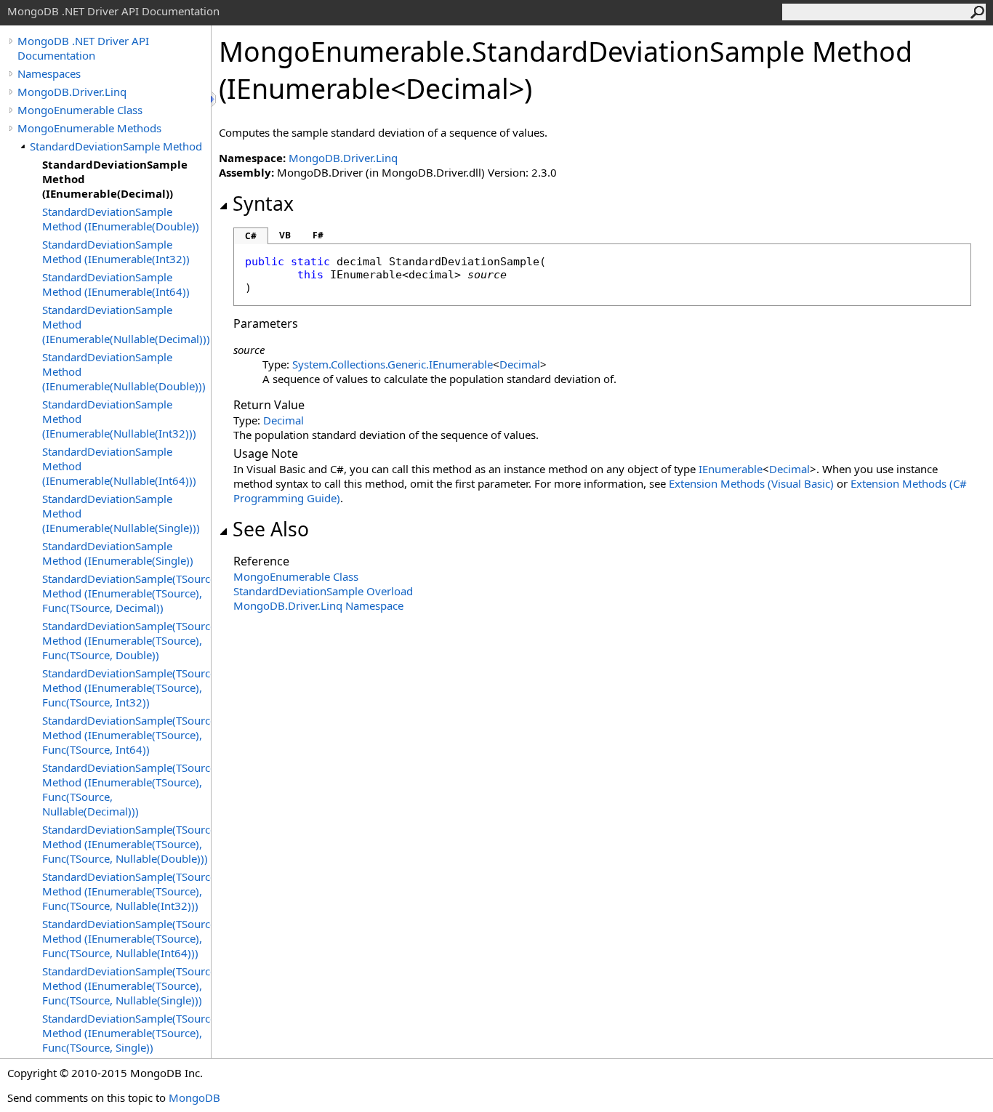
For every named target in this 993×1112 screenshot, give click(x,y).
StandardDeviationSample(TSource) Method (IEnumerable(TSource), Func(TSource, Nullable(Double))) (126, 844)
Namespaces (49, 73)
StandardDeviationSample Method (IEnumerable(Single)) (117, 553)
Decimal (519, 364)
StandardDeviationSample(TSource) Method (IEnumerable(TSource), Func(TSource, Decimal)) (126, 593)
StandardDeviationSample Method (116, 146)
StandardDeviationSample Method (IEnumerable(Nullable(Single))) (121, 513)
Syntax (263, 203)
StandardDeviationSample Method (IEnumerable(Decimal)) (115, 179)
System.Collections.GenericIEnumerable (392, 364)
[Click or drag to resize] (214, 99)
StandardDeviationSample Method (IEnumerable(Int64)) (116, 284)
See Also (271, 529)
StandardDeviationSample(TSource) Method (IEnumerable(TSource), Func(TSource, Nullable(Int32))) (126, 891)
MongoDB (194, 1097)
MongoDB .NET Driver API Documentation (83, 48)
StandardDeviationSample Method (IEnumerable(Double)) (120, 218)
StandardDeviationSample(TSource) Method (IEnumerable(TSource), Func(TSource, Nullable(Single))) (126, 985)
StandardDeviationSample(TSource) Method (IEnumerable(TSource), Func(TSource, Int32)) (126, 687)
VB (285, 235)
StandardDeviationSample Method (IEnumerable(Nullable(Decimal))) (126, 324)
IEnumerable (731, 469)
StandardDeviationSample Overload (323, 591)
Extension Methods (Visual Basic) (751, 483)
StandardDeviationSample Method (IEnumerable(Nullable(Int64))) (119, 466)
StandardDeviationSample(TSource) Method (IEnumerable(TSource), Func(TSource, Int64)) (126, 735)
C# (251, 236)
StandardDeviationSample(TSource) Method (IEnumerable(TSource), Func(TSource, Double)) (126, 640)
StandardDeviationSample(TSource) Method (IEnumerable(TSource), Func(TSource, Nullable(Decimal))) (126, 789)
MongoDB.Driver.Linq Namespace (318, 605)
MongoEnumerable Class (79, 109)
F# (318, 235)
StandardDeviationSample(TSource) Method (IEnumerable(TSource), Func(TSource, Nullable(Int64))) (126, 938)
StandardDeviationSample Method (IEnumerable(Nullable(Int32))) (119, 418)
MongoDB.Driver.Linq (71, 91)
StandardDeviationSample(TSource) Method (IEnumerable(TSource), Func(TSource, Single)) (126, 1033)
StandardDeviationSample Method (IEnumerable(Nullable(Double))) (124, 371)
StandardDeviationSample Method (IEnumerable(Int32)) (116, 251)
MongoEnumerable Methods (89, 128)
